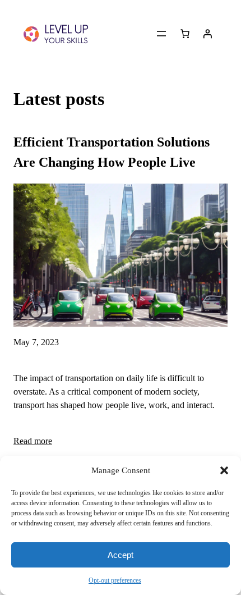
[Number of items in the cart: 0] (185, 33)
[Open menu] (161, 33)
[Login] (207, 33)
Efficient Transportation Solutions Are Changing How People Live (111, 152)
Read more (32, 441)
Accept (120, 555)
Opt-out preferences (115, 580)
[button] (224, 470)
